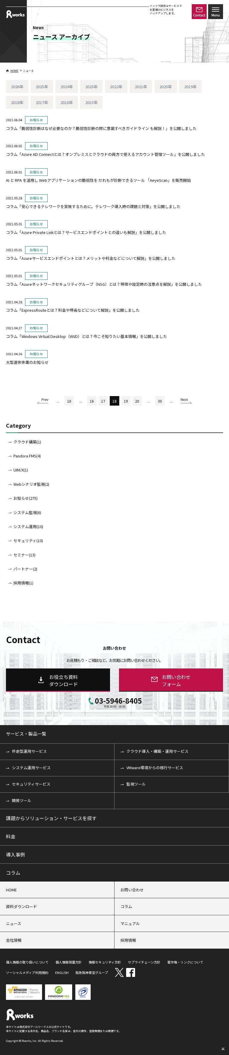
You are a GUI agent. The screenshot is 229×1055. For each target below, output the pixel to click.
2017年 (42, 102)
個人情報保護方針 (68, 962)
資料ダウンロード (21, 906)
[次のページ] (186, 402)
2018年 (17, 102)
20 (137, 401)
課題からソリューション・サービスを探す (51, 818)
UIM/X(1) (20, 470)
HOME (14, 71)
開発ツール (21, 800)
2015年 (91, 102)
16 (92, 401)
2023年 (91, 86)
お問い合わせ (132, 890)
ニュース (13, 923)
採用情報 (128, 940)
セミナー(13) (24, 555)
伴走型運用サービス (29, 751)
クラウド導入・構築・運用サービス (157, 751)
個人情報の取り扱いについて (27, 962)
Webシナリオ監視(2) (31, 484)
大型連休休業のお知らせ (27, 362)
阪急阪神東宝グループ (91, 972)
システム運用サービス (31, 767)
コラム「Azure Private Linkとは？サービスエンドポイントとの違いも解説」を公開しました (86, 232)
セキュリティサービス (31, 784)
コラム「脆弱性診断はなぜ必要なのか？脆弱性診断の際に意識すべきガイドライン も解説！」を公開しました (101, 128)
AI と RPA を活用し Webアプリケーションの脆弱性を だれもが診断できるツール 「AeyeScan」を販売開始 (98, 180)
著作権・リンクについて (185, 962)
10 (69, 401)
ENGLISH (62, 972)
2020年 (166, 86)
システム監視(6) (27, 512)
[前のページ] (43, 402)
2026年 (17, 86)
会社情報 (13, 940)
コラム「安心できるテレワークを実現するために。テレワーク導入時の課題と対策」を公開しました (93, 206)
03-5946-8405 (118, 701)
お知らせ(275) (25, 498)
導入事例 (15, 854)
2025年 (42, 86)
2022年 (116, 86)
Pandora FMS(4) (27, 456)
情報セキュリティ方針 (105, 962)
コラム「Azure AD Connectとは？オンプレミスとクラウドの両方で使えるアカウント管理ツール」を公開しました (105, 154)
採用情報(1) (23, 583)
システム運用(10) (28, 526)
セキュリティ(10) (28, 540)
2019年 (190, 86)
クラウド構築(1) (27, 442)
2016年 (67, 102)
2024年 (67, 86)
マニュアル (130, 923)
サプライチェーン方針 (144, 962)
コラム (13, 872)
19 (126, 401)
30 (160, 401)
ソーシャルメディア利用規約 (27, 972)
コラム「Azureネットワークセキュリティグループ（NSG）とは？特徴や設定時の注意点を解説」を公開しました (104, 284)
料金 (11, 836)
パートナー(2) (25, 569)
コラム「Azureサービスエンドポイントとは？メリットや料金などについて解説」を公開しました (90, 258)
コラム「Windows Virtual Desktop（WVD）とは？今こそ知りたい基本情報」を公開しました (86, 336)
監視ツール (136, 784)
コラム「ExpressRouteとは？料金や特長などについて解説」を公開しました (73, 310)
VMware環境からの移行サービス (154, 767)
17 (103, 401)
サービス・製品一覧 (26, 733)
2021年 (141, 86)
